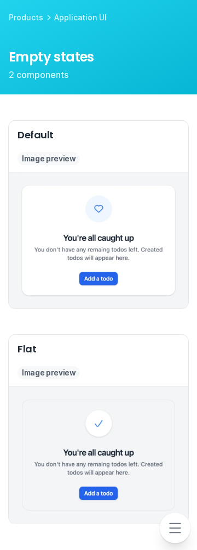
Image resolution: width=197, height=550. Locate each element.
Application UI (80, 17)
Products (26, 17)
